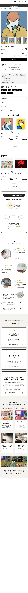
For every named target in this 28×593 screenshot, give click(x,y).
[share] (26, 49)
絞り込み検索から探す (14, 344)
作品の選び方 (18, 258)
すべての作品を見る (14, 6)
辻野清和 (3, 49)
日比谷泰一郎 (3, 176)
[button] (14, 98)
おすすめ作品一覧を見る (14, 366)
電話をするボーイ (18, 8)
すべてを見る (14, 147)
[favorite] (22, 49)
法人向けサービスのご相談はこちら (9, 82)
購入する (14, 59)
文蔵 (15, 176)
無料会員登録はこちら (14, 392)
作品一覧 (10, 8)
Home (5, 8)
